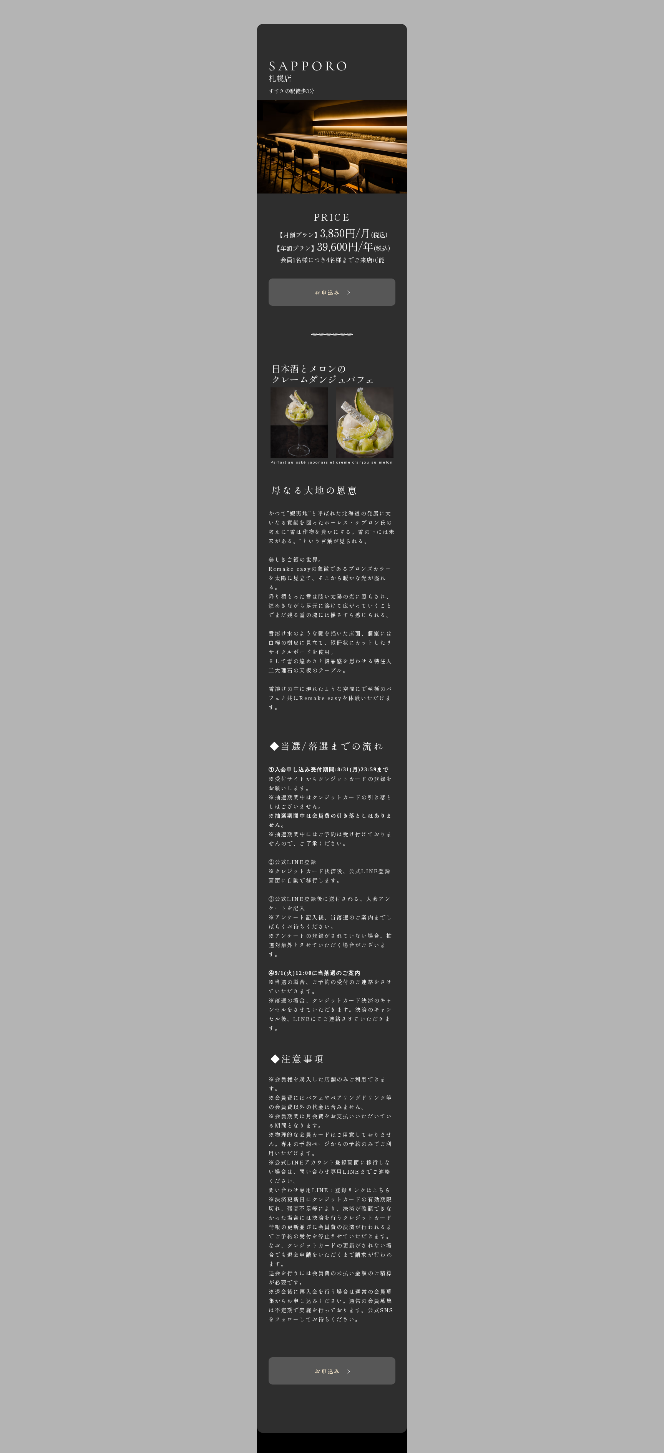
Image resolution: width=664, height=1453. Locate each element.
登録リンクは (363, 1190)
